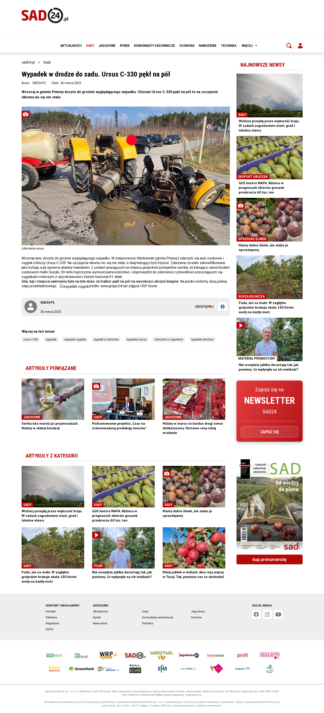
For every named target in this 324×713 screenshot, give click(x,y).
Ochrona (186, 45)
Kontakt (51, 611)
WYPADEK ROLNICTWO (202, 339)
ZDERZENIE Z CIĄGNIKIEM (169, 339)
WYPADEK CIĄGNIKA (75, 339)
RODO (50, 629)
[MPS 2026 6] (269, 505)
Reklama (51, 617)
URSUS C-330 (30, 339)
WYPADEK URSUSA (137, 339)
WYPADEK (51, 339)
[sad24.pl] (45, 15)
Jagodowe (107, 45)
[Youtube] (278, 614)
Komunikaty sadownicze (154, 45)
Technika (228, 45)
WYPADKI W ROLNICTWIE (106, 339)
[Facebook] (222, 306)
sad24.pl (28, 62)
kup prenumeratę (270, 559)
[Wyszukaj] (289, 45)
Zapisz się (269, 432)
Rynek (125, 45)
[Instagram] (267, 614)
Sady (90, 45)
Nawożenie (207, 45)
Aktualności (71, 45)
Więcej (247, 45)
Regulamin (52, 623)
